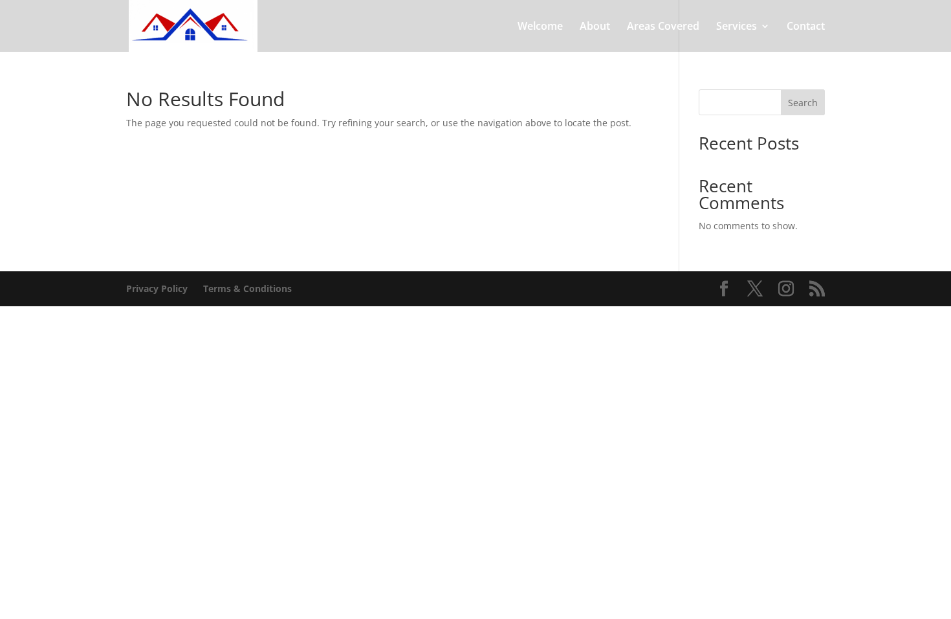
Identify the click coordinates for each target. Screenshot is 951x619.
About (595, 27)
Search (803, 102)
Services (736, 27)
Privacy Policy (157, 288)
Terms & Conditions (247, 288)
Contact (806, 27)
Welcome (540, 27)
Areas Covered (663, 27)
